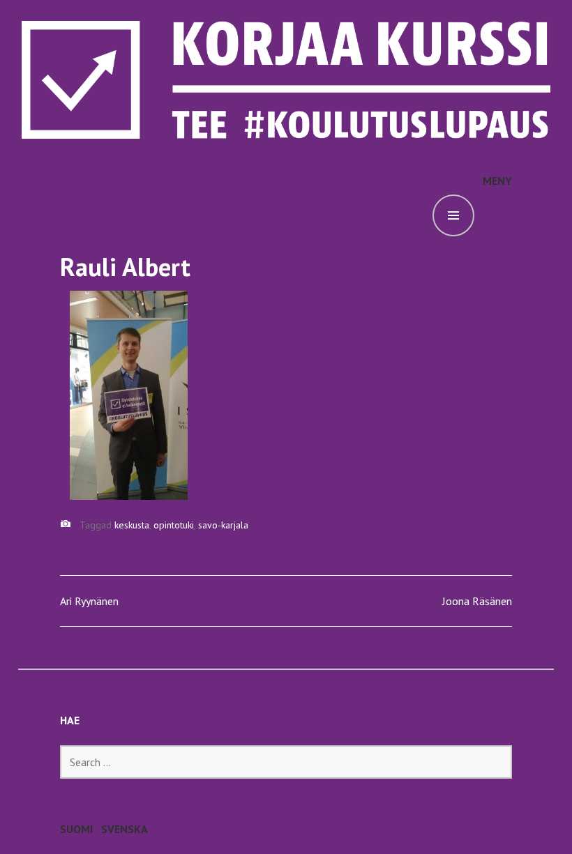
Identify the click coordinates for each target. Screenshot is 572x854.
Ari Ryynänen (89, 601)
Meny (497, 181)
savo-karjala (223, 525)
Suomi (76, 829)
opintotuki (173, 525)
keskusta (131, 525)
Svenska (124, 829)
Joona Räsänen (477, 601)
